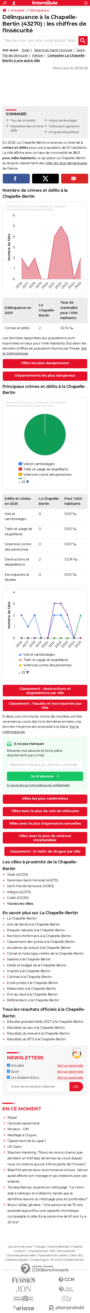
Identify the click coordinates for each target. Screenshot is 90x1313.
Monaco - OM (18, 1129)
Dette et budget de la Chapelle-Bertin (36, 965)
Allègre (37, 55)
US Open (14, 1147)
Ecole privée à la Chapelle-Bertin (32, 983)
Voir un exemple (70, 1065)
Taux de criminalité (23, 120)
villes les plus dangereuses (66, 163)
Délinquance (39, 10)
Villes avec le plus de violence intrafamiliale (45, 838)
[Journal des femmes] (23, 1280)
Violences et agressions (64, 126)
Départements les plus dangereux (45, 375)
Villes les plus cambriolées (45, 798)
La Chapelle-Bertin (21, 918)
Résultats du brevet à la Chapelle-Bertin (38, 1033)
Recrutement (66, 1251)
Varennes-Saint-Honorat (53, 50)
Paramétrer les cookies (52, 1255)
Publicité (76, 1246)
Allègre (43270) (19, 892)
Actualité (18, 10)
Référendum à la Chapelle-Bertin (33, 1000)
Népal (12, 1117)
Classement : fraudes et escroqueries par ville (45, 705)
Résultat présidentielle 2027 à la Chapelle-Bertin (45, 1022)
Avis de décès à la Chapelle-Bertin (33, 924)
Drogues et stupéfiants (64, 132)
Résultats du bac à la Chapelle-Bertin (36, 1028)
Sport (14, 1071)
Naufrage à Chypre (21, 1135)
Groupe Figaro (39, 1259)
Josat (25, 50)
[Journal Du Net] (23, 1289)
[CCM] (66, 1280)
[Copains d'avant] (23, 1298)
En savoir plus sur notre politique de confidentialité (38, 785)
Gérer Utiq (76, 1255)
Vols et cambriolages (63, 120)
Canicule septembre (23, 1123)
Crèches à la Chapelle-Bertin (29, 977)
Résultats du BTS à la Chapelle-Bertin (36, 1039)
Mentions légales (17, 1259)
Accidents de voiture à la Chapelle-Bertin (39, 948)
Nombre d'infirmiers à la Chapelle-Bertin (39, 936)
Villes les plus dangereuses (45, 363)
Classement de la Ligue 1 (26, 1141)
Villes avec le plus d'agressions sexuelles (45, 823)
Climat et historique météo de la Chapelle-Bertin (45, 953)
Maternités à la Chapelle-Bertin (31, 989)
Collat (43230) (17, 898)
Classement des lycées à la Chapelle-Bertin (41, 942)
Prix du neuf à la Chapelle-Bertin (32, 994)
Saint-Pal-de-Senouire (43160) (30, 886)
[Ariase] (23, 1307)
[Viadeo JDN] (66, 1298)
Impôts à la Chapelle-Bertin (29, 971)
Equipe (40, 1246)
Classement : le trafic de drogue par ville (45, 851)
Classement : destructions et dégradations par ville (45, 691)
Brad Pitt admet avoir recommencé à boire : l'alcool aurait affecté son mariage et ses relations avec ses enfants (47, 1176)
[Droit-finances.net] (66, 1289)
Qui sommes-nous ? (21, 1246)
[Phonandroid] (66, 1308)
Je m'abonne (42, 776)
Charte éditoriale (58, 1246)
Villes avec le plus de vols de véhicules (45, 811)
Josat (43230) (17, 874)
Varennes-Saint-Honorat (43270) (32, 880)
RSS (52, 1251)
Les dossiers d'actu (24, 1077)
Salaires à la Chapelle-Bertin (29, 959)
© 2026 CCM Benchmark (67, 1259)
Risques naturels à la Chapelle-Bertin (36, 930)
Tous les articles (38, 1251)
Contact (20, 1251)
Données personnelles (22, 1255)
